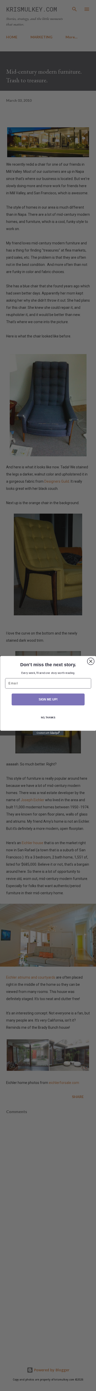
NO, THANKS (48, 717)
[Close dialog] (90, 661)
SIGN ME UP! (47, 699)
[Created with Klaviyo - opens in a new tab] (48, 733)
